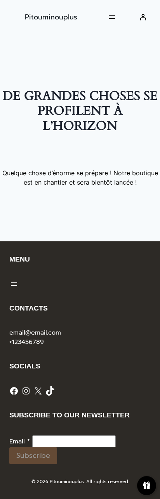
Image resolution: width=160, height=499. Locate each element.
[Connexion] (143, 17)
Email (19, 441)
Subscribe (33, 455)
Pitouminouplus (51, 17)
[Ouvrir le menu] (112, 17)
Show (146, 485)
